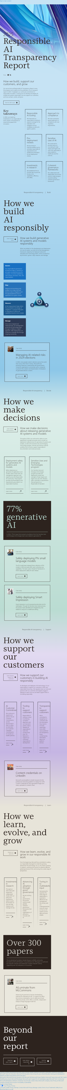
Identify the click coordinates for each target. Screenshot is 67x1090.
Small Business (4, 1079)
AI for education (21, 1075)
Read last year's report (9, 1061)
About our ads (9, 1089)
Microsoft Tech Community (56, 1079)
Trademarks (52, 1087)
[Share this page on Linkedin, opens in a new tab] (8, 75)
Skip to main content (5, 1)
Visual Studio (27, 1080)
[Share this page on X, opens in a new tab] (11, 75)
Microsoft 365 (28, 1077)
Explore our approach (11, 853)
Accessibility (20, 1082)
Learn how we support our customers (10, 677)
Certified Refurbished (10, 1072)
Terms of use (45, 1087)
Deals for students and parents (8, 1075)
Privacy (31, 1087)
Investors (2, 1082)
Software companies (17, 1080)
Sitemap (16, 1087)
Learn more (20, 376)
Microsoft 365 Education (23, 1074)
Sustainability (27, 1082)
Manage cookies (37, 1087)
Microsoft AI (3, 1077)
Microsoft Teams (50, 1077)
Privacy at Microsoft (58, 1080)
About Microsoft (39, 1080)
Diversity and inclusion (11, 1082)
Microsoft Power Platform (39, 1077)
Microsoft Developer (17, 1079)
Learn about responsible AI (26, 1062)
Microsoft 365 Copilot (61, 1077)
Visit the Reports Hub (42, 1061)
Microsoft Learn (27, 1079)
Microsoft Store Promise (22, 1072)
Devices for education (57, 1072)
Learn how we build (10, 239)
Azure (9, 1079)
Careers (33, 1080)
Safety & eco (59, 1087)
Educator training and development (55, 1074)
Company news (48, 1080)
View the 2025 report (10, 102)
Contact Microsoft (23, 1087)
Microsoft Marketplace (6, 1080)
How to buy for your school (37, 1074)
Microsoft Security (11, 1077)
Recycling (2, 1089)
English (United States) (6, 1084)
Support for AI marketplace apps (40, 1079)
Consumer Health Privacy (7, 1087)
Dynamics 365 (20, 1077)
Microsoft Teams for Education (8, 1074)
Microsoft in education (45, 1072)
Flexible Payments (34, 1072)
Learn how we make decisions (10, 429)
